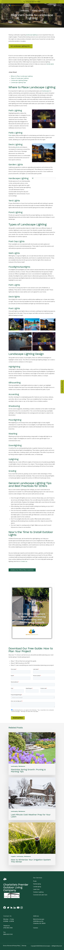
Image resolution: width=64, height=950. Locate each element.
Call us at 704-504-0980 (32, 1)
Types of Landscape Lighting (19, 78)
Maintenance (21, 766)
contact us (24, 561)
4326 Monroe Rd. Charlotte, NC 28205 (39, 922)
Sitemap (24, 945)
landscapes (50, 64)
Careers (35, 928)
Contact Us (7, 916)
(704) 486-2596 (8, 928)
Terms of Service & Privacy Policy (11, 945)
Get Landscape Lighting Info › (21, 46)
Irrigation (13, 856)
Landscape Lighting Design (19, 80)
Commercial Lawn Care (40, 895)
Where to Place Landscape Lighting (22, 76)
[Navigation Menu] (54, 5)
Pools (35, 881)
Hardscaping (37, 884)
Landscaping (24, 10)
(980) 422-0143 (8, 934)
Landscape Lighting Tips (18, 82)
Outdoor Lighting (38, 10)
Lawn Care (36, 889)
